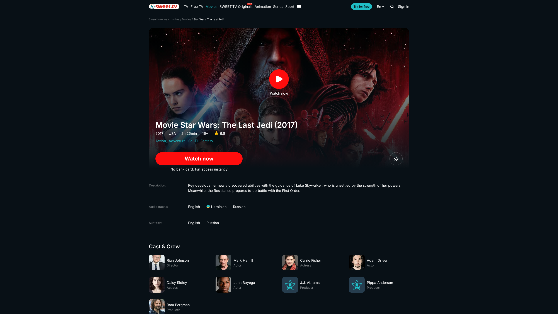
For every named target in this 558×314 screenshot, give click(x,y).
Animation (263, 6)
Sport (289, 6)
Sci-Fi (193, 141)
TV (186, 6)
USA (172, 133)
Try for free (361, 6)
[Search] (392, 6)
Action (160, 141)
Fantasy (207, 141)
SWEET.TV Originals (235, 6)
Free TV (197, 6)
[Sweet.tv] (164, 6)
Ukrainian (218, 207)
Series (278, 6)
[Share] (396, 158)
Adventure (177, 141)
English (194, 207)
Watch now (199, 158)
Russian (239, 207)
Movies (211, 6)
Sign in (403, 6)
